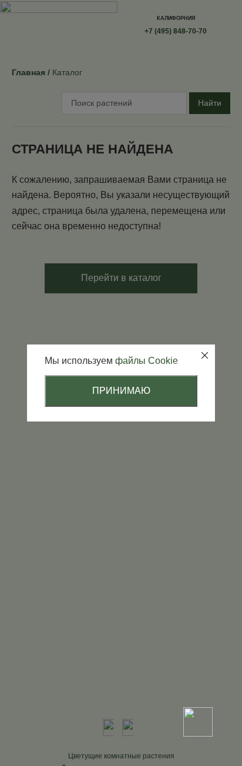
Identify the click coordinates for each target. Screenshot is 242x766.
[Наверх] (198, 680)
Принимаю (121, 391)
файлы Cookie (146, 361)
